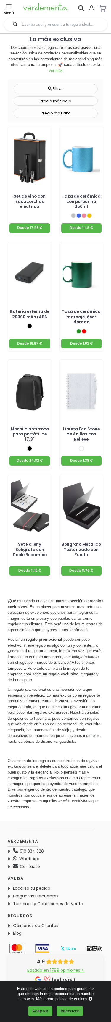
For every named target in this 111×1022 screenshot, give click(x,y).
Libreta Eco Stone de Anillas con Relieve (81, 434)
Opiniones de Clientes (35, 926)
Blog (17, 933)
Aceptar (40, 1011)
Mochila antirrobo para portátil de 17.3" (30, 434)
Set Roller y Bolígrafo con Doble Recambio (30, 550)
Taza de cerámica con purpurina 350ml (81, 201)
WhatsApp (29, 859)
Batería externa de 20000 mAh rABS (29, 314)
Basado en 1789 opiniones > (55, 970)
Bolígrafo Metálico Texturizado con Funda (81, 550)
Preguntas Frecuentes (36, 896)
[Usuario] (91, 9)
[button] (15, 24)
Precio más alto (56, 113)
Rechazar (70, 1011)
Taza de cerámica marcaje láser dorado (81, 317)
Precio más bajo (55, 101)
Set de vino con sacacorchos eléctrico (30, 201)
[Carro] (104, 8)
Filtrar (57, 88)
